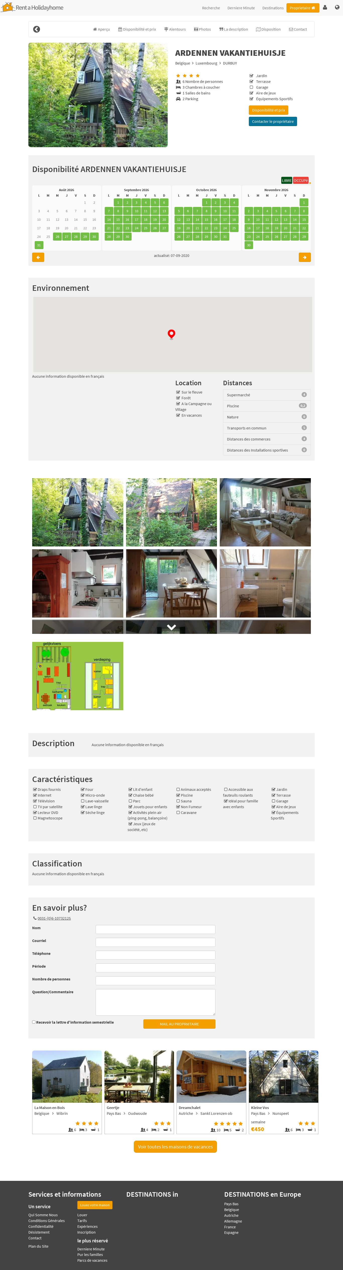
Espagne (231, 1232)
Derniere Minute (241, 7)
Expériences (87, 1226)
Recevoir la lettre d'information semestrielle (75, 1022)
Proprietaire (300, 7)
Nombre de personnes (51, 978)
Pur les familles (90, 1254)
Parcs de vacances (92, 1260)
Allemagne (233, 1221)
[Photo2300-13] (98, 95)
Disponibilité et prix (268, 110)
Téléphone (41, 953)
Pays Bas (231, 1203)
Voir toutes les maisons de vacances (175, 1146)
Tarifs (82, 1220)
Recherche (211, 7)
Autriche (231, 1215)
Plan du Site (38, 1246)
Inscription (86, 1232)
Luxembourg (206, 63)
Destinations (273, 7)
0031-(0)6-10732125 (54, 918)
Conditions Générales (46, 1220)
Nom (36, 927)
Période (39, 966)
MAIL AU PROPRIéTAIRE (179, 1023)
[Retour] (36, 29)
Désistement (38, 1232)
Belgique (182, 63)
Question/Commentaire (52, 991)
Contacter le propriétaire (273, 121)
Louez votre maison (95, 1205)
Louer (82, 1214)
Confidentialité (40, 1226)
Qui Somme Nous (43, 1214)
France (230, 1226)
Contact (34, 1237)
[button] (325, 7)
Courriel (39, 940)
